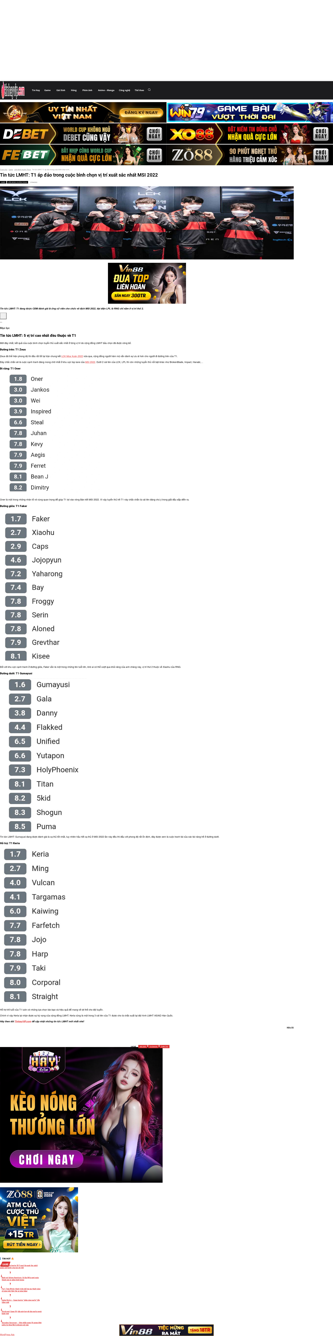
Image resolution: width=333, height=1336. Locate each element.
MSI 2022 (90, 362)
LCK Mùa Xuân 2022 (72, 356)
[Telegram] (161, 1034)
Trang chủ (3, 170)
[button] (150, 89)
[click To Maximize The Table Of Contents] (3, 316)
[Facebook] (133, 1034)
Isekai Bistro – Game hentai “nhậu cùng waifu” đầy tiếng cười (21, 1301)
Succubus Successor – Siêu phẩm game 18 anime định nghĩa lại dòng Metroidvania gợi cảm (21, 1323)
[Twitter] (142, 1034)
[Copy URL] (170, 1034)
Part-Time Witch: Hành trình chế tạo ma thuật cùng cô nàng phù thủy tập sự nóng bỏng (21, 1289)
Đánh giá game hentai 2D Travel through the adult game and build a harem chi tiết (19, 1266)
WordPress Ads (7, 1334)
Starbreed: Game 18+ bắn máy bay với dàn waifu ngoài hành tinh (22, 1312)
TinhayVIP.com (23, 1021)
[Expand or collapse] (1, 322)
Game (11, 170)
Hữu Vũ (290, 1027)
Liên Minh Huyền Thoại (22, 170)
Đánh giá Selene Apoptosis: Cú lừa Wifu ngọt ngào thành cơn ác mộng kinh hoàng (20, 1278)
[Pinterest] (152, 1034)
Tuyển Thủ (164, 1046)
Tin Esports (153, 1046)
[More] (180, 1034)
